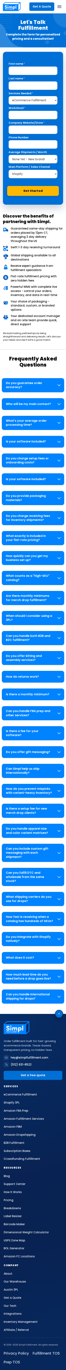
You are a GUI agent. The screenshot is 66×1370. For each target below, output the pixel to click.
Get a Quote (12, 1298)
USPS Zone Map (14, 1240)
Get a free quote (33, 1075)
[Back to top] (59, 1014)
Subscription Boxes (17, 1151)
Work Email (17, 108)
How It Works (13, 1192)
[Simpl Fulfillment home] (12, 6)
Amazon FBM (13, 1127)
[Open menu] (59, 6)
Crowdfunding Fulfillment (22, 1159)
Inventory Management (21, 1322)
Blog (7, 1176)
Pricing (8, 1200)
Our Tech (10, 1306)
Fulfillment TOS (46, 1353)
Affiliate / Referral (16, 1330)
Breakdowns (12, 1208)
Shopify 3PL (12, 1102)
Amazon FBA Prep (16, 1111)
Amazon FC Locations (19, 1256)
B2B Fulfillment (14, 1143)
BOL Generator (14, 1248)
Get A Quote (42, 6)
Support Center (14, 1184)
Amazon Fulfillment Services (24, 1119)
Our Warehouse (15, 1281)
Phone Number (19, 137)
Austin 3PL (11, 1290)
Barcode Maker (14, 1224)
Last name (17, 78)
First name (17, 63)
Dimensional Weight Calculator (26, 1232)
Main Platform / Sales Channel (29, 166)
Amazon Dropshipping (20, 1135)
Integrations (13, 1314)
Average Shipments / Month (28, 152)
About (8, 1274)
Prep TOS (12, 1362)
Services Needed (21, 93)
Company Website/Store (27, 122)
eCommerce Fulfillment (20, 1094)
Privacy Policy (16, 1353)
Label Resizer (13, 1216)
